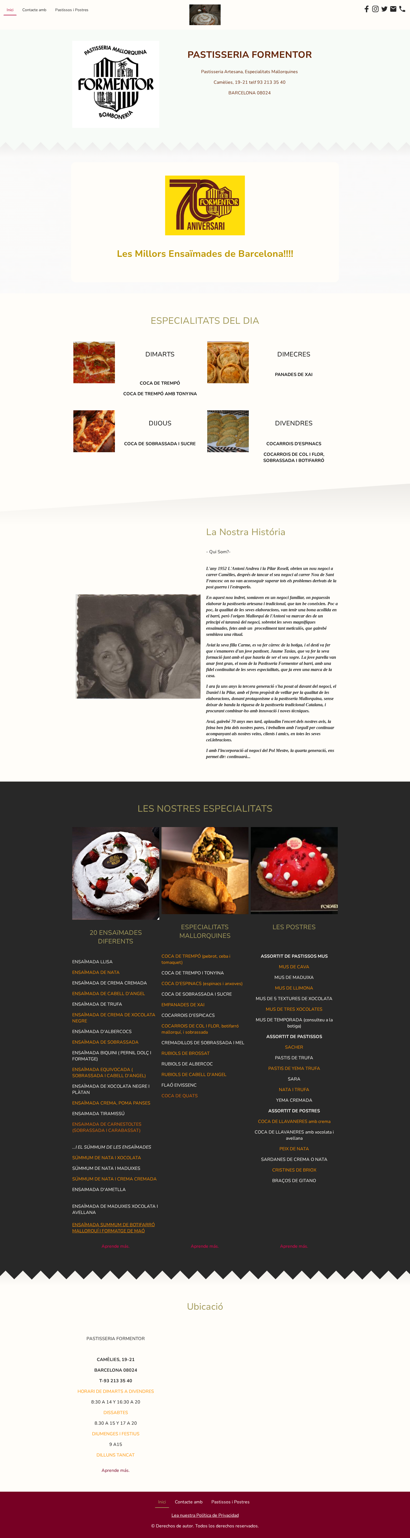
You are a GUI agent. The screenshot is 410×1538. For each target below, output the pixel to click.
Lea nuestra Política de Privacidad (205, 1515)
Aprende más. (116, 1246)
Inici (10, 10)
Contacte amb (34, 10)
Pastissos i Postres (71, 10)
